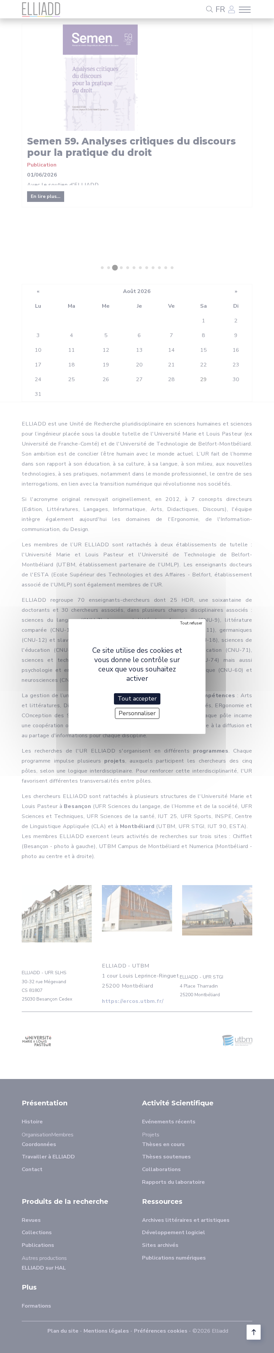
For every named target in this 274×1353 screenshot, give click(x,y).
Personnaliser (137, 713)
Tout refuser (191, 623)
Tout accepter (137, 699)
